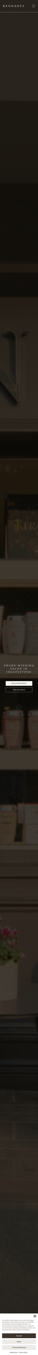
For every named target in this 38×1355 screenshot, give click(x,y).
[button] (35, 1316)
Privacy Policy (23, 1352)
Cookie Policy (14, 1352)
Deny (19, 1342)
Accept (19, 1336)
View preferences (19, 1347)
